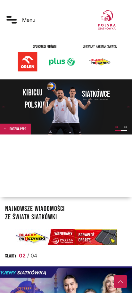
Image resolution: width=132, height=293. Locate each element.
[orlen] (27, 62)
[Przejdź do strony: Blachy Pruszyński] (100, 62)
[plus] (62, 62)
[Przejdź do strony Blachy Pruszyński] (66, 237)
